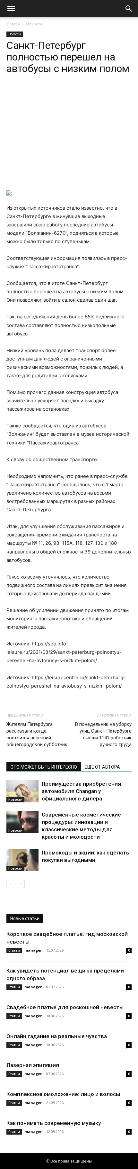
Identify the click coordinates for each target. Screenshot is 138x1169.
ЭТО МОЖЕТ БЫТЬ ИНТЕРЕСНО (43, 767)
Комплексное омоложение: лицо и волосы (63, 1094)
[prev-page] (10, 884)
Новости (34, 24)
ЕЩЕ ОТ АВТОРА (102, 767)
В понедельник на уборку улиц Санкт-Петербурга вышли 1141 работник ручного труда (103, 734)
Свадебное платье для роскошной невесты (65, 1007)
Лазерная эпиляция (32, 1065)
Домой (13, 24)
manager (33, 950)
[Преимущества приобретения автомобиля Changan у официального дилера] (22, 791)
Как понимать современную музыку (53, 1123)
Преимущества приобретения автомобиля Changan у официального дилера (81, 791)
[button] (11, 8)
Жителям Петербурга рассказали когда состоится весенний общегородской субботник (36, 734)
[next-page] (21, 884)
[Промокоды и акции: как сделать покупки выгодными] (22, 860)
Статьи (14, 950)
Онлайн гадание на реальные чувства (56, 1036)
